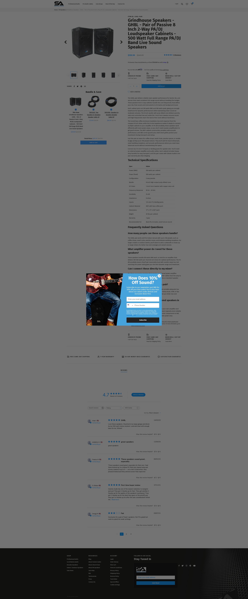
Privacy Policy (129, 315)
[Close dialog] (159, 276)
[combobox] (130, 305)
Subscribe (143, 320)
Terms (134, 315)
